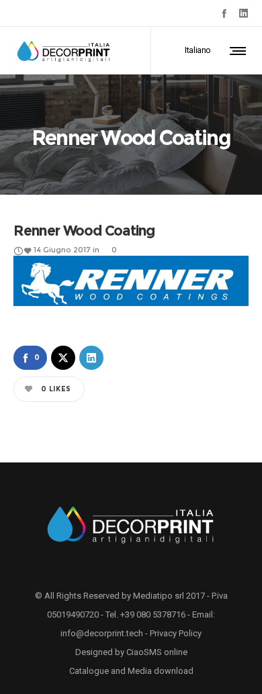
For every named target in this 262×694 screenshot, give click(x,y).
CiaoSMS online (156, 652)
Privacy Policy (176, 633)
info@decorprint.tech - (105, 633)
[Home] (131, 522)
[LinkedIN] (243, 13)
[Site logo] (63, 50)
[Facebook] (224, 13)
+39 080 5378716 (152, 614)
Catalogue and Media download (131, 671)
